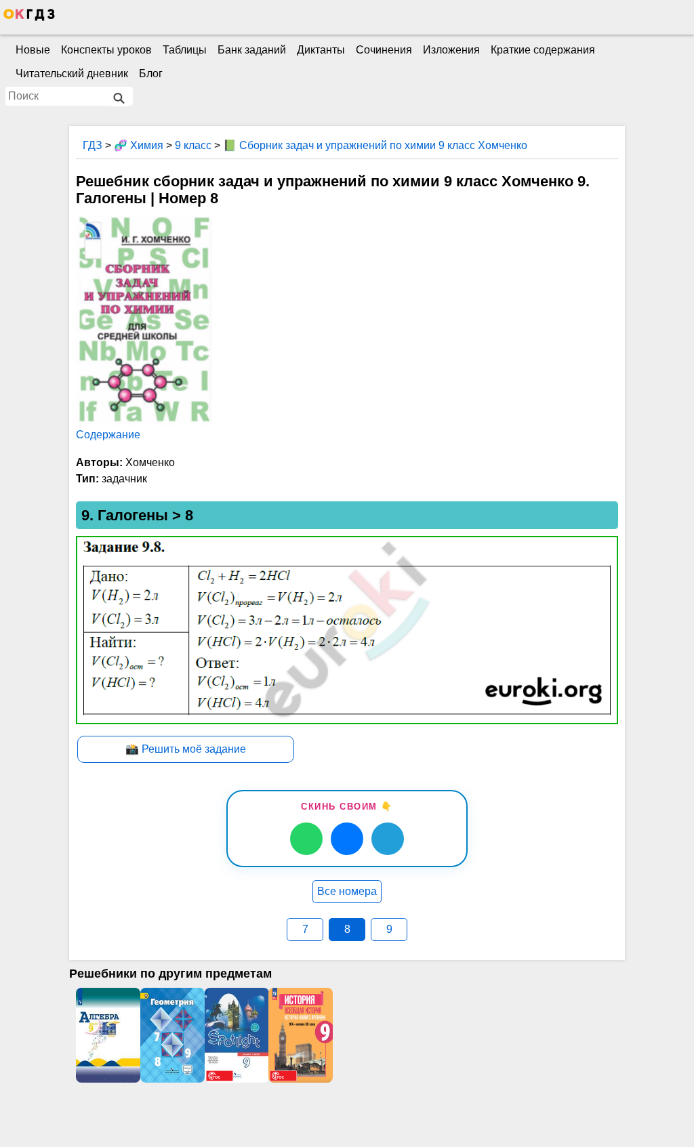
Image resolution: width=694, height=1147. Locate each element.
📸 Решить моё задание (185, 749)
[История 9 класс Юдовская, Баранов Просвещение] (300, 1035)
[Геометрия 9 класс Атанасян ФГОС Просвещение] (172, 1035)
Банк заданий (252, 50)
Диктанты (321, 50)
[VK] (347, 838)
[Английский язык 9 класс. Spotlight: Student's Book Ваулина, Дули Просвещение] (237, 1035)
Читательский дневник (72, 73)
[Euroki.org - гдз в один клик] (29, 18)
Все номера (347, 891)
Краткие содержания (543, 50)
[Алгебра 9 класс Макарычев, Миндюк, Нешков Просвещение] (108, 1035)
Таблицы (185, 50)
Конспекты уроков (106, 50)
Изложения (451, 50)
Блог (151, 73)
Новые (33, 50)
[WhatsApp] (306, 838)
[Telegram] (387, 838)
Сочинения (384, 50)
